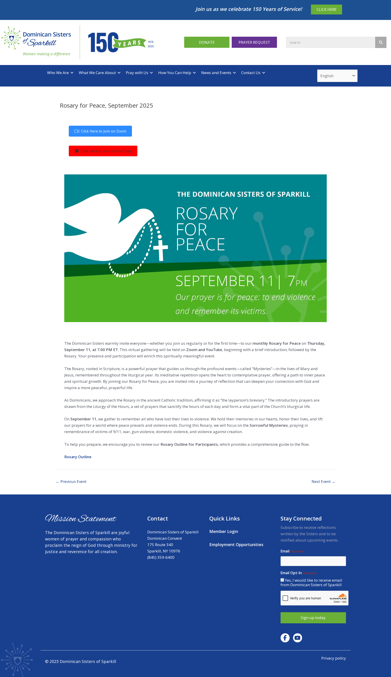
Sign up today (313, 617)
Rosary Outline (77, 456)
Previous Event (71, 481)
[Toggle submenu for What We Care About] (119, 72)
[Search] (380, 42)
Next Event (323, 481)
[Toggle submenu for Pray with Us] (151, 72)
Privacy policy (333, 658)
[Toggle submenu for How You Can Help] (194, 72)
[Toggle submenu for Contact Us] (263, 72)
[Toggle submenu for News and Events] (234, 72)
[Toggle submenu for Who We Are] (72, 72)
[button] (206, 42)
